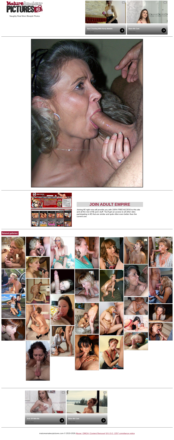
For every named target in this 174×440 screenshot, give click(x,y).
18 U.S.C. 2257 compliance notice (120, 433)
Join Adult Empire (109, 204)
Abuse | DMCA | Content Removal (90, 433)
